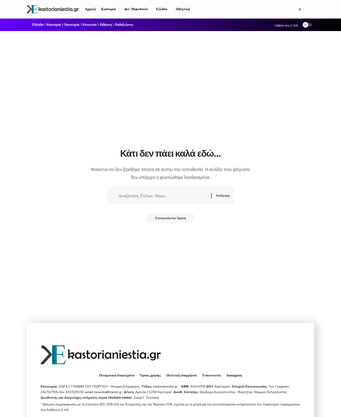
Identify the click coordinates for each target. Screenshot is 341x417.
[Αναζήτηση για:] (163, 195)
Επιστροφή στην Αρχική (170, 218)
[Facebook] (295, 9)
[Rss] (300, 9)
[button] (309, 9)
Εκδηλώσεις (124, 24)
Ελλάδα (37, 24)
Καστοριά (54, 24)
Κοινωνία (90, 24)
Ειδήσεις (106, 24)
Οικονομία (72, 24)
